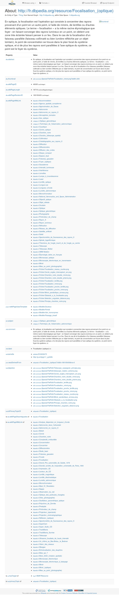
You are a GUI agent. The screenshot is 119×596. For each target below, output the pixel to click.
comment (10, 329)
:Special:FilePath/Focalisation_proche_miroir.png (55, 391)
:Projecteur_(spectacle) (44, 512)
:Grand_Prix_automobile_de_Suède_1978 (51, 463)
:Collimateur (40, 138)
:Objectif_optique (42, 199)
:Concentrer (40, 445)
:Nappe (38, 489)
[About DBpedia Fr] (12, 3)
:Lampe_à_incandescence (45, 176)
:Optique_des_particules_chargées (48, 495)
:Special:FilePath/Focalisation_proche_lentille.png (55, 388)
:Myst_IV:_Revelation (43, 486)
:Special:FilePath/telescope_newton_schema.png (55, 371)
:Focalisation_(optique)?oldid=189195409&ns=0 (54, 362)
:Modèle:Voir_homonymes (45, 312)
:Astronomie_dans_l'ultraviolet (47, 425)
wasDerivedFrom (13, 362)
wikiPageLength (13, 89)
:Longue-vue (40, 185)
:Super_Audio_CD (42, 527)
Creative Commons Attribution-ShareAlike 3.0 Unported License (79, 593)
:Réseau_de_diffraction (44, 228)
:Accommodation (42, 100)
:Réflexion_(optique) (43, 518)
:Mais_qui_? (40, 553)
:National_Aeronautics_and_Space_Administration (54, 196)
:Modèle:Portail (41, 309)
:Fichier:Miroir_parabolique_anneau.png (50, 292)
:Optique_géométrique (44, 121)
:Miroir (38, 263)
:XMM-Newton (41, 252)
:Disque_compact (42, 153)
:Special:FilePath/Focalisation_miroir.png (52, 385)
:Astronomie (40, 109)
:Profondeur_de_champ (44, 217)
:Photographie (41, 214)
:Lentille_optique (42, 182)
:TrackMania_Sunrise (43, 532)
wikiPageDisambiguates (17, 416)
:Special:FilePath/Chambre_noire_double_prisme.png (57, 379)
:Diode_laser (40, 451)
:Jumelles (39, 173)
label (9, 348)
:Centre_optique (42, 129)
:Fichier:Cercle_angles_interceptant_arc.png (52, 272)
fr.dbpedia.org (74, 15)
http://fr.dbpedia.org (47, 15)
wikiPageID (11, 84)
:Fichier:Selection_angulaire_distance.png (51, 298)
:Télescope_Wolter (43, 249)
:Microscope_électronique (45, 559)
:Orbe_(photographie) (44, 497)
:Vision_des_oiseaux (43, 544)
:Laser (38, 179)
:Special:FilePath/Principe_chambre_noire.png (54, 403)
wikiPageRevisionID (14, 95)
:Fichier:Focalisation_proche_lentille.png (50, 286)
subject (9, 321)
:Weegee (39, 547)
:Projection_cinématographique (47, 515)
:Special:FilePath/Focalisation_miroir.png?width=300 (56, 79)
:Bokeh (38, 431)
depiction (10, 368)
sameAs (10, 354)
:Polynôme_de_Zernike (44, 503)
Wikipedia (43, 593)
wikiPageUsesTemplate (16, 306)
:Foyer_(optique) (42, 161)
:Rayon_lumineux (42, 222)
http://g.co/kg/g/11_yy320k (43, 357)
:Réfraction (40, 225)
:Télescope (40, 246)
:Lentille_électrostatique (44, 477)
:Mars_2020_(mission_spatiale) (47, 556)
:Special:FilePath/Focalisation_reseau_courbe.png (55, 394)
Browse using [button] (29, 3)
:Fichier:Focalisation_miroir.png (47, 284)
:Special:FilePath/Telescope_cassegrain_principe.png (57, 368)
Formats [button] (44, 3)
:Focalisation (40, 416)
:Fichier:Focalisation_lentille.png (47, 281)
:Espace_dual (41, 156)
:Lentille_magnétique (43, 474)
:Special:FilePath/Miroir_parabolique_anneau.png (55, 397)
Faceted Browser (90, 3)
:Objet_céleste (41, 202)
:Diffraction (40, 144)
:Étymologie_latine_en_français (47, 254)
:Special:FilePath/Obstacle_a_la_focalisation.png (55, 400)
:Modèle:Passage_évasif (45, 315)
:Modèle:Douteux (42, 306)
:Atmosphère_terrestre (44, 115)
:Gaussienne (40, 164)
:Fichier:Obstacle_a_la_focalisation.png (50, 295)
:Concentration (41, 442)
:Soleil (38, 234)
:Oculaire (39, 205)
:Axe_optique (40, 118)
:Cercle (38, 434)
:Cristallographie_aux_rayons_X (47, 141)
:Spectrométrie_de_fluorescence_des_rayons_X (53, 237)
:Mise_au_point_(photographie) (47, 266)
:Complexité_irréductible (45, 439)
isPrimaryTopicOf (13, 411)
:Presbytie (39, 506)
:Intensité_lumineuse (43, 167)
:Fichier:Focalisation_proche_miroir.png (50, 289)
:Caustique (40, 127)
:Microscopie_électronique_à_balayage (50, 561)
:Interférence (40, 170)
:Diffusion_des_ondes (44, 150)
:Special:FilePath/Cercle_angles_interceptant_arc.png (57, 374)
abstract (10, 59)
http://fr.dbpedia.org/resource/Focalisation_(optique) (66, 10)
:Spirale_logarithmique (44, 240)
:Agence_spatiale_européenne (47, 103)
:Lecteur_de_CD (42, 471)
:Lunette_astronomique (44, 191)
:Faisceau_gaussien (43, 159)
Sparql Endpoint (108, 3)
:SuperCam (40, 524)
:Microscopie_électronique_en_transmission (52, 260)
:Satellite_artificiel (42, 231)
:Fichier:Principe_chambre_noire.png (49, 301)
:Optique (39, 208)
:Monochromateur (42, 193)
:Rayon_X (39, 220)
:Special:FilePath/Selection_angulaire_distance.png (56, 406)
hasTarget (12, 576)
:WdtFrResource (40, 576)
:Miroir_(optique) (42, 567)
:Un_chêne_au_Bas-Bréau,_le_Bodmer (50, 541)
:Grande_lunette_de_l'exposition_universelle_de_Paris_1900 (58, 465)
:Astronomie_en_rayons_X (45, 112)
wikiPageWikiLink (13, 100)
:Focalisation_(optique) (44, 411)
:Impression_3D (41, 468)
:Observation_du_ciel (43, 492)
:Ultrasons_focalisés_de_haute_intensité (51, 538)
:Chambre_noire (42, 132)
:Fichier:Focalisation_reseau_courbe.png (51, 269)
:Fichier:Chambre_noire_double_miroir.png (51, 275)
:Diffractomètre (41, 147)
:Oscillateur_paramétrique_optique (48, 500)
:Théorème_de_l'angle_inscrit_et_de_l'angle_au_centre (56, 243)
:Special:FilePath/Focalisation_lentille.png (52, 382)
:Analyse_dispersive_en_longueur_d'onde (51, 422)
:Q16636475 (40, 354)
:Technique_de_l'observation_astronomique (52, 124)
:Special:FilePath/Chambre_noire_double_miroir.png (56, 376)
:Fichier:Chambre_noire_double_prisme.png (52, 278)
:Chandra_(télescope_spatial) (47, 135)
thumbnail (10, 79)
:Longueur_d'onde (42, 188)
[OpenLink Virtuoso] (40, 590)
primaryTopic (13, 581)
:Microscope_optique (43, 257)
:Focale (38, 457)
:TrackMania (40, 529)
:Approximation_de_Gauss (45, 106)
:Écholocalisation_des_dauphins (47, 550)
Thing (21, 15)
